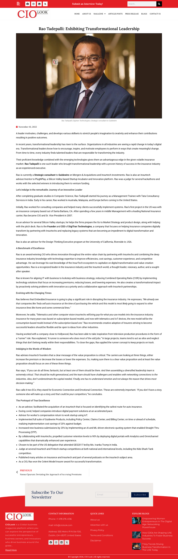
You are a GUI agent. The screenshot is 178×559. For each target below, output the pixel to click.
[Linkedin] (39, 4)
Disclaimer (95, 540)
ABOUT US (86, 13)
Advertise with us (99, 525)
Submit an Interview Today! (87, 3)
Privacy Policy (97, 530)
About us (95, 520)
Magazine (98, 13)
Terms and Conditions (101, 535)
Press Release (132, 13)
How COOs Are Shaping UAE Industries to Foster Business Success (157, 536)
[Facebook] (27, 4)
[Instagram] (33, 4)
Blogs (144, 13)
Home (77, 13)
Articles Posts (115, 13)
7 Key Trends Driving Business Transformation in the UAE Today (156, 547)
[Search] (159, 4)
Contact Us (155, 13)
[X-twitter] (45, 4)
